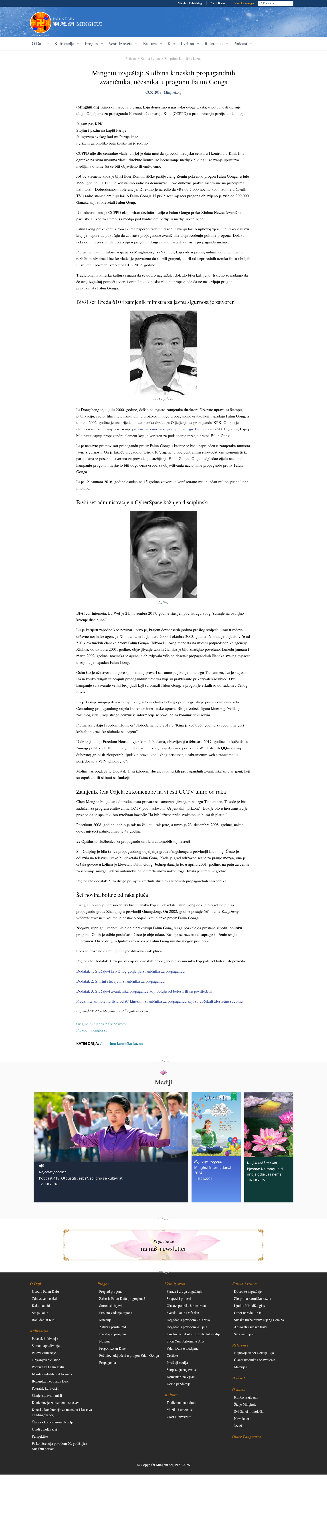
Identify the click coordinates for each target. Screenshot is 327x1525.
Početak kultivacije (45, 1338)
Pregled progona (110, 1291)
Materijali (240, 1366)
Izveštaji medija (177, 1362)
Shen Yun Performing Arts (185, 1341)
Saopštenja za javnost (182, 1369)
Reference (240, 1345)
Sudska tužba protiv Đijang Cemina (259, 1319)
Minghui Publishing (190, 3)
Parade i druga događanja (184, 1291)
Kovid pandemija (178, 1383)
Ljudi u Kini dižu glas (249, 1305)
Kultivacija (39, 1331)
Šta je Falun (40, 1312)
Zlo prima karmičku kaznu (183, 58)
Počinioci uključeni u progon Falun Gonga (129, 1355)
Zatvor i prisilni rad (112, 1326)
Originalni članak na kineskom (101, 1023)
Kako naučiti (41, 1305)
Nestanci (105, 1341)
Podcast (238, 1378)
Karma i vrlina (150, 58)
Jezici (238, 1425)
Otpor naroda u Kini (248, 1312)
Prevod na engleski (91, 1030)
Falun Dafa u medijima (182, 1348)
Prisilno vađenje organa (115, 1312)
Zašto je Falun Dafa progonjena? (122, 1298)
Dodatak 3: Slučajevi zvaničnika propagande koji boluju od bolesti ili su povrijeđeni (144, 991)
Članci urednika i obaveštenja (254, 1359)
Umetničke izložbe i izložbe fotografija (193, 1334)
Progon (103, 1283)
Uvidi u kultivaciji (44, 1429)
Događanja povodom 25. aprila (188, 1319)
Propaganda (107, 1362)
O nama (239, 1389)
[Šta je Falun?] (40, 22)
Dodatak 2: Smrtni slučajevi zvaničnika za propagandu (120, 981)
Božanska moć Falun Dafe (50, 1381)
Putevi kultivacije (44, 1352)
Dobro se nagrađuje (248, 1291)
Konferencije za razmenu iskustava (56, 1402)
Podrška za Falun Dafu (48, 1366)
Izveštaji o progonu (112, 1334)
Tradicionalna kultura (181, 1402)
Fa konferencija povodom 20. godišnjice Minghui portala (59, 1446)
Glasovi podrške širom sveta (186, 1305)
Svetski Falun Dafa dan (183, 1312)
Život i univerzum (179, 1416)
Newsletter (241, 1418)
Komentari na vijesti (181, 1376)
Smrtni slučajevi (110, 1305)
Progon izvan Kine (112, 1348)
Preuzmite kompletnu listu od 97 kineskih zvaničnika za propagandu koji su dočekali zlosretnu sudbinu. (160, 1001)
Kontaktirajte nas (246, 1397)
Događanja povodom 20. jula (187, 1326)
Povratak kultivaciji (45, 1388)
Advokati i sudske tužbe (251, 1326)
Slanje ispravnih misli (47, 1395)
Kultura (171, 1395)
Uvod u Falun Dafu (45, 1291)
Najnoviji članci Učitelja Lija (254, 1352)
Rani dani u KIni (43, 1319)
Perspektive (40, 1436)
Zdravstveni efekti (44, 1298)
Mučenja (105, 1319)
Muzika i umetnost (180, 1409)
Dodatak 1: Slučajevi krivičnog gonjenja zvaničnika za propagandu (130, 971)
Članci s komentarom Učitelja (52, 1422)
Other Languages (244, 3)
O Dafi (35, 1283)
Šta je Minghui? (245, 1404)
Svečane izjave (244, 1334)
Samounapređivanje (46, 1345)
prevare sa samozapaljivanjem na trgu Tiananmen (172, 428)
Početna (131, 58)
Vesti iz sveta (175, 1283)
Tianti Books (218, 3)
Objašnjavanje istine (46, 1359)
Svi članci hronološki (249, 1411)
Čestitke (172, 1355)
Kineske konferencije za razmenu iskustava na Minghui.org (62, 1412)
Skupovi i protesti (179, 1298)
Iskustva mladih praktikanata (52, 1374)
